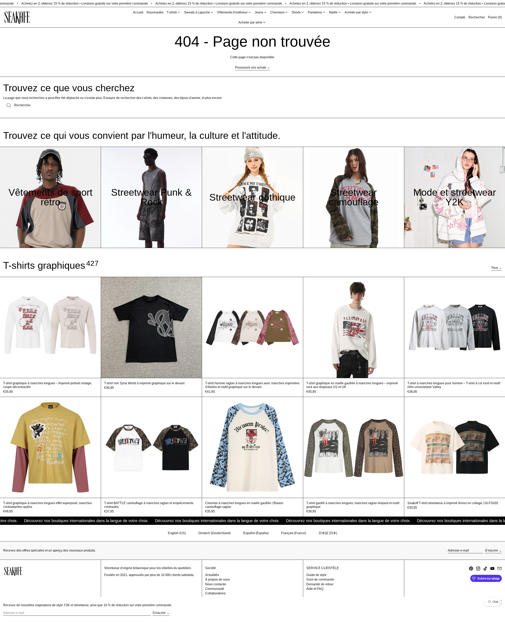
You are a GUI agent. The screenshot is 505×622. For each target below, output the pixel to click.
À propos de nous (217, 579)
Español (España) (255, 533)
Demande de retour (319, 584)
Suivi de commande (320, 579)
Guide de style (316, 575)
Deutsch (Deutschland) (214, 533)
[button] (477, 17)
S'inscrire (491, 550)
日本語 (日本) (328, 533)
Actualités (212, 575)
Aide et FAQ (314, 588)
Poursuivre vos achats (250, 67)
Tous (494, 267)
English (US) (177, 533)
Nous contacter (215, 584)
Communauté (214, 588)
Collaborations (215, 593)
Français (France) (293, 533)
